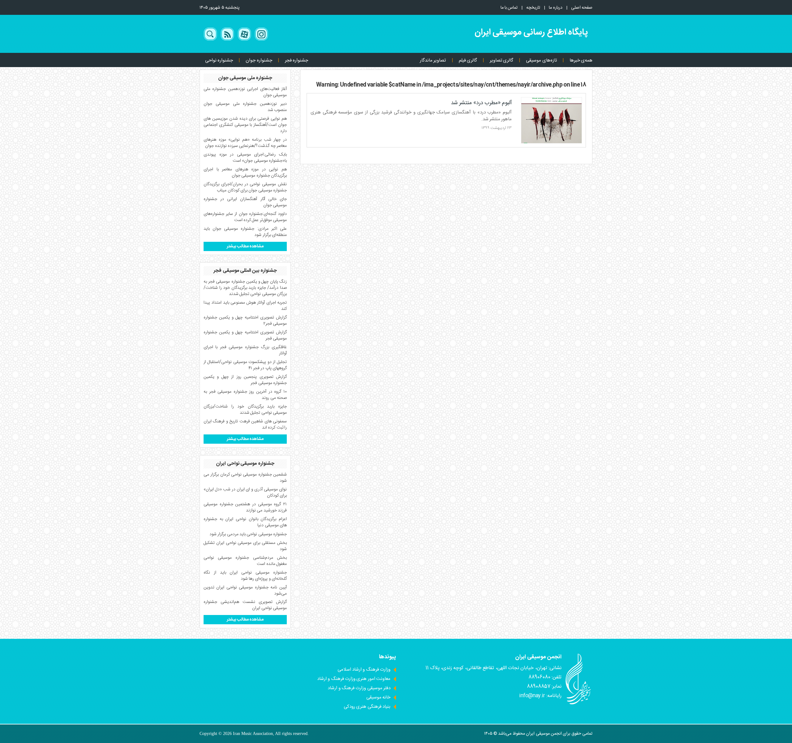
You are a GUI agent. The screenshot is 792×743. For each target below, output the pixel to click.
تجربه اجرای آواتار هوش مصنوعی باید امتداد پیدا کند (245, 306)
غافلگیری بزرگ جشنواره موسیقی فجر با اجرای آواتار (245, 350)
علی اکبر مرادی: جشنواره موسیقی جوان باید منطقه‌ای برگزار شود (245, 232)
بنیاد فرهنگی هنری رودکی (367, 707)
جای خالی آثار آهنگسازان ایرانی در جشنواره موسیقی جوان (245, 202)
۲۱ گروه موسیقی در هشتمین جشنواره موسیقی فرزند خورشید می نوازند (245, 507)
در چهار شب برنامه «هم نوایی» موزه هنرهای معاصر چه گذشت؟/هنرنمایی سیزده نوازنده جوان (245, 143)
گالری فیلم (468, 60)
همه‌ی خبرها (581, 60)
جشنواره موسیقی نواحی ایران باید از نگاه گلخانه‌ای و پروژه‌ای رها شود (245, 576)
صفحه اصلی (581, 7)
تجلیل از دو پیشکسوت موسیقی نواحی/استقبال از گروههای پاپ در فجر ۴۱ (245, 365)
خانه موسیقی (378, 697)
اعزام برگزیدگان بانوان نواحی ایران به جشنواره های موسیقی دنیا (245, 522)
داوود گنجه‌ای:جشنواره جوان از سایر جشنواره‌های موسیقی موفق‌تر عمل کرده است (245, 217)
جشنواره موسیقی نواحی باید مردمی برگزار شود (248, 534)
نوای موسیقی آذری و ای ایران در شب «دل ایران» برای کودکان (245, 492)
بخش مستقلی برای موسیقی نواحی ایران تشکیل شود (245, 546)
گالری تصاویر (501, 60)
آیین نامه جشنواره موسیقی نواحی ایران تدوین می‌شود (245, 590)
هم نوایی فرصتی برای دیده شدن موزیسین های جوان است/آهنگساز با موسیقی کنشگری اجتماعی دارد (245, 125)
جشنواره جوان (259, 60)
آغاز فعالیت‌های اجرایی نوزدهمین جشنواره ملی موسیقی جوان (245, 92)
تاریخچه (533, 7)
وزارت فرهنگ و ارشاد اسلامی (364, 669)
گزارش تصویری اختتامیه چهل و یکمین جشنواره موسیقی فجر (245, 335)
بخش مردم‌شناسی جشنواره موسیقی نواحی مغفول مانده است (245, 561)
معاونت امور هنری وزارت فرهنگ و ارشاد (353, 679)
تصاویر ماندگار (433, 60)
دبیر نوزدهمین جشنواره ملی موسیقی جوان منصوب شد (245, 107)
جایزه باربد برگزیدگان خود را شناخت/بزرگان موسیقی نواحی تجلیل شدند (245, 409)
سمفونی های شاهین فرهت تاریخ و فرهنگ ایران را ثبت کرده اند (245, 424)
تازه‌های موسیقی (541, 60)
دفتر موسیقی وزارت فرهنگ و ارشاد (359, 688)
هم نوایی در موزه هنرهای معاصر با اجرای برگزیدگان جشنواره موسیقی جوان (245, 172)
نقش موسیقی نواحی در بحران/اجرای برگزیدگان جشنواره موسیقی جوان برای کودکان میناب (245, 187)
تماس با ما (509, 7)
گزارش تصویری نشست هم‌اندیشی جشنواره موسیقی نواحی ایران (245, 605)
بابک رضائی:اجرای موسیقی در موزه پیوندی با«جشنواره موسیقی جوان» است (245, 157)
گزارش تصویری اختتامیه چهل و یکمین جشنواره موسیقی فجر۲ (245, 320)
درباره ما (555, 7)
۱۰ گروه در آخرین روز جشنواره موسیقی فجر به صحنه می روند (245, 395)
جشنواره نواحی (219, 60)
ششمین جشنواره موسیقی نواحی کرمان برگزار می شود (245, 478)
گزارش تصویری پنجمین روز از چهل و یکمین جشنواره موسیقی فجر (245, 380)
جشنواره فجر (296, 60)
